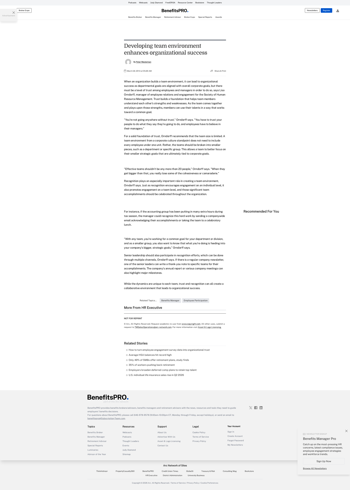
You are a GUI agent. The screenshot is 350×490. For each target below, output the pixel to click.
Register (326, 10)
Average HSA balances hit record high (150, 354)
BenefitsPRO (148, 471)
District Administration (172, 475)
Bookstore (199, 3)
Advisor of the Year (97, 454)
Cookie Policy (198, 432)
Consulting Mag (230, 471)
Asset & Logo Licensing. (209, 327)
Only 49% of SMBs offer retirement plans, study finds (159, 360)
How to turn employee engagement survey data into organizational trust (169, 349)
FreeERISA (170, 3)
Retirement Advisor (97, 441)
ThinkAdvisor (102, 471)
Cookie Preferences (209, 483)
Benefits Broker (95, 432)
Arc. (149, 483)
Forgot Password (236, 440)
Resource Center (185, 3)
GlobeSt (189, 471)
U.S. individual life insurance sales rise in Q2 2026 (156, 375)
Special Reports (95, 445)
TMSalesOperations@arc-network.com (153, 327)
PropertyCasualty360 (125, 471)
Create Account (235, 436)
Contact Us (163, 445)
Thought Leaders (214, 3)
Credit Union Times (170, 471)
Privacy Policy (199, 441)
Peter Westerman (143, 62)
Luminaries (93, 450)
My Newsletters (235, 445)
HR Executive (151, 475)
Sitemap (126, 454)
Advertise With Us (166, 437)
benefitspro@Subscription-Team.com (106, 418)
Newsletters (312, 10)
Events (125, 445)
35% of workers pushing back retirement (152, 364)
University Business (196, 475)
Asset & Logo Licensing (169, 441)
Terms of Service (200, 437)
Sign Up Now (324, 461)
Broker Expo (24, 10)
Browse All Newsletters (315, 468)
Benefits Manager (96, 437)
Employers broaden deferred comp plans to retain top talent (163, 369)
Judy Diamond (156, 3)
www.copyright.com (191, 324)
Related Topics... (148, 300)
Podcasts (132, 3)
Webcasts (143, 3)
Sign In (231, 432)
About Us (162, 432)
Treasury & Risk (208, 471)
